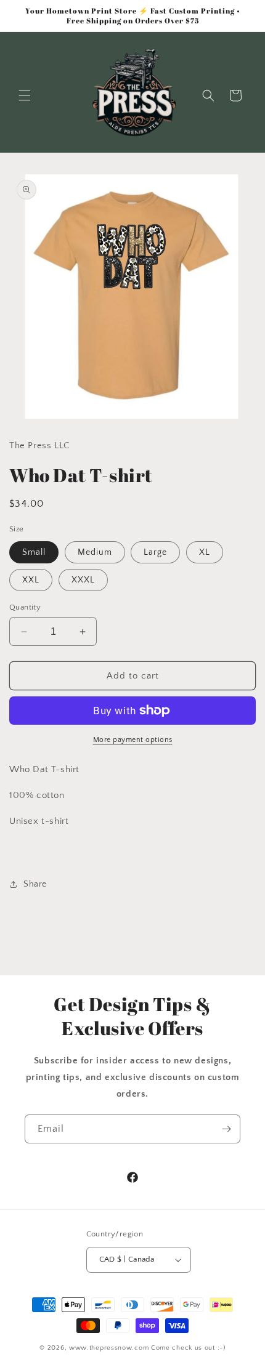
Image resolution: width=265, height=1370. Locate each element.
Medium (95, 552)
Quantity (25, 607)
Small (34, 552)
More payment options (133, 740)
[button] (24, 95)
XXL (30, 580)
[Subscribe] (226, 1128)
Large (155, 552)
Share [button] (35, 884)
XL (204, 552)
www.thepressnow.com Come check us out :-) (147, 1348)
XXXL (83, 580)
